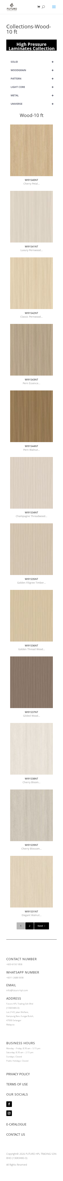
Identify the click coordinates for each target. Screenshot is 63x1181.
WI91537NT (31, 712)
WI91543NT (31, 379)
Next (40, 925)
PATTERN (32, 78)
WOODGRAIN (32, 70)
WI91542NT (31, 313)
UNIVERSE (32, 103)
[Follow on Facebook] (9, 1104)
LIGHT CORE (32, 87)
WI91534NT (31, 512)
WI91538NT (31, 778)
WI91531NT (31, 911)
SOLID (32, 61)
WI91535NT (31, 579)
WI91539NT (31, 845)
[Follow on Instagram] (9, 1113)
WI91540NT (31, 180)
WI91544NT (31, 446)
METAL (32, 95)
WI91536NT (31, 645)
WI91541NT (31, 246)
